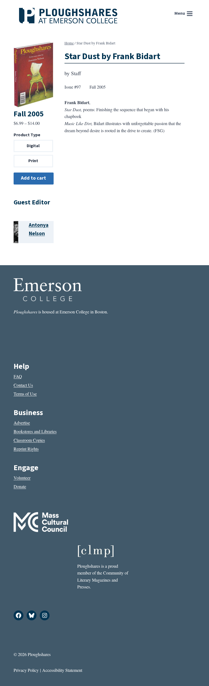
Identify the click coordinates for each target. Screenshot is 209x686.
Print (33, 161)
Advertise (22, 422)
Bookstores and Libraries (35, 431)
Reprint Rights (26, 449)
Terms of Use (25, 394)
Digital (33, 146)
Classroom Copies (29, 440)
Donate (20, 486)
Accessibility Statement (62, 670)
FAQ (18, 376)
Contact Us (23, 385)
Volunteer (22, 477)
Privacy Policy (26, 670)
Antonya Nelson (38, 229)
